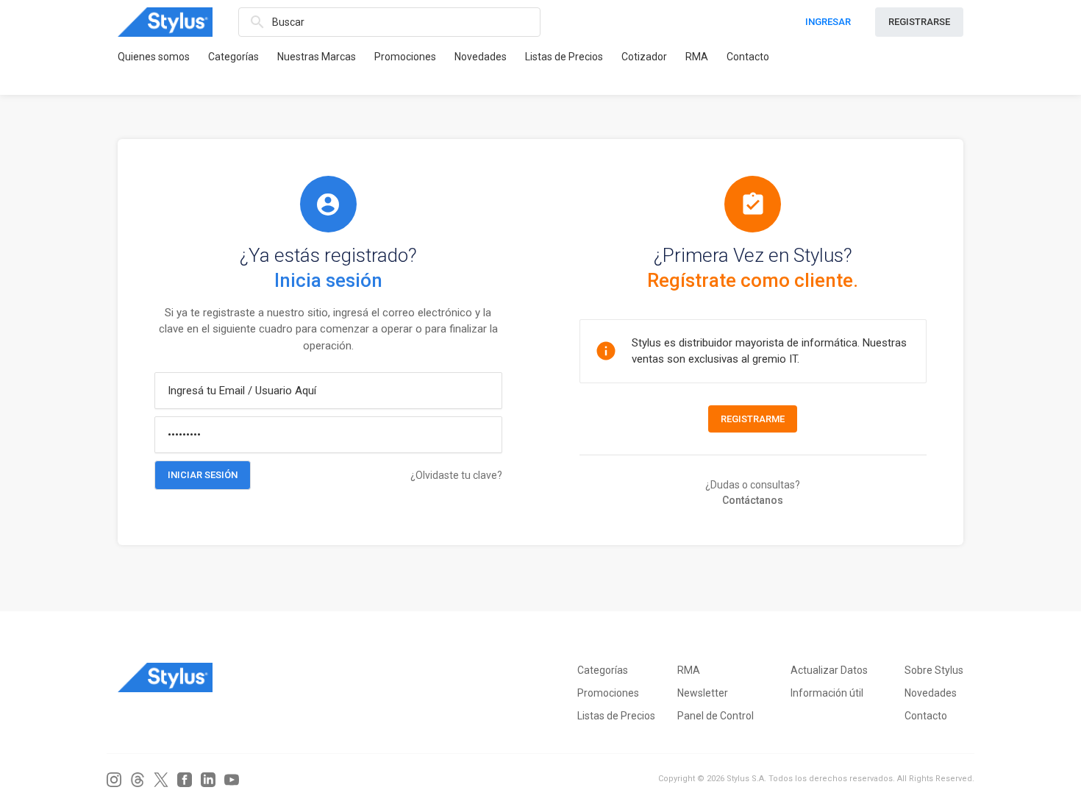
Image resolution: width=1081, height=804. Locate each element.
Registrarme (753, 418)
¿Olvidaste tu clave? (456, 475)
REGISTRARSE (919, 21)
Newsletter (702, 693)
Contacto (748, 57)
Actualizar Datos (829, 670)
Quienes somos (154, 57)
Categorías (233, 57)
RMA (696, 57)
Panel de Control (715, 716)
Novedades (480, 57)
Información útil (827, 693)
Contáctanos (752, 500)
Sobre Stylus (934, 670)
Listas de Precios (564, 57)
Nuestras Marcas (316, 57)
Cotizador (644, 57)
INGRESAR (828, 21)
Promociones (405, 57)
